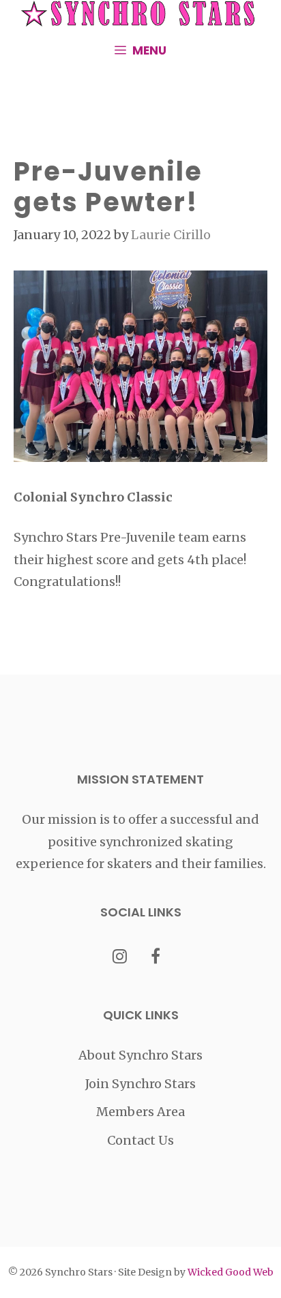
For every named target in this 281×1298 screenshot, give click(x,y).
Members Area (140, 1111)
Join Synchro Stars (140, 1084)
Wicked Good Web (230, 1272)
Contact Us (140, 1140)
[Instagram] (119, 958)
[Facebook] (155, 958)
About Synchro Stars (140, 1055)
